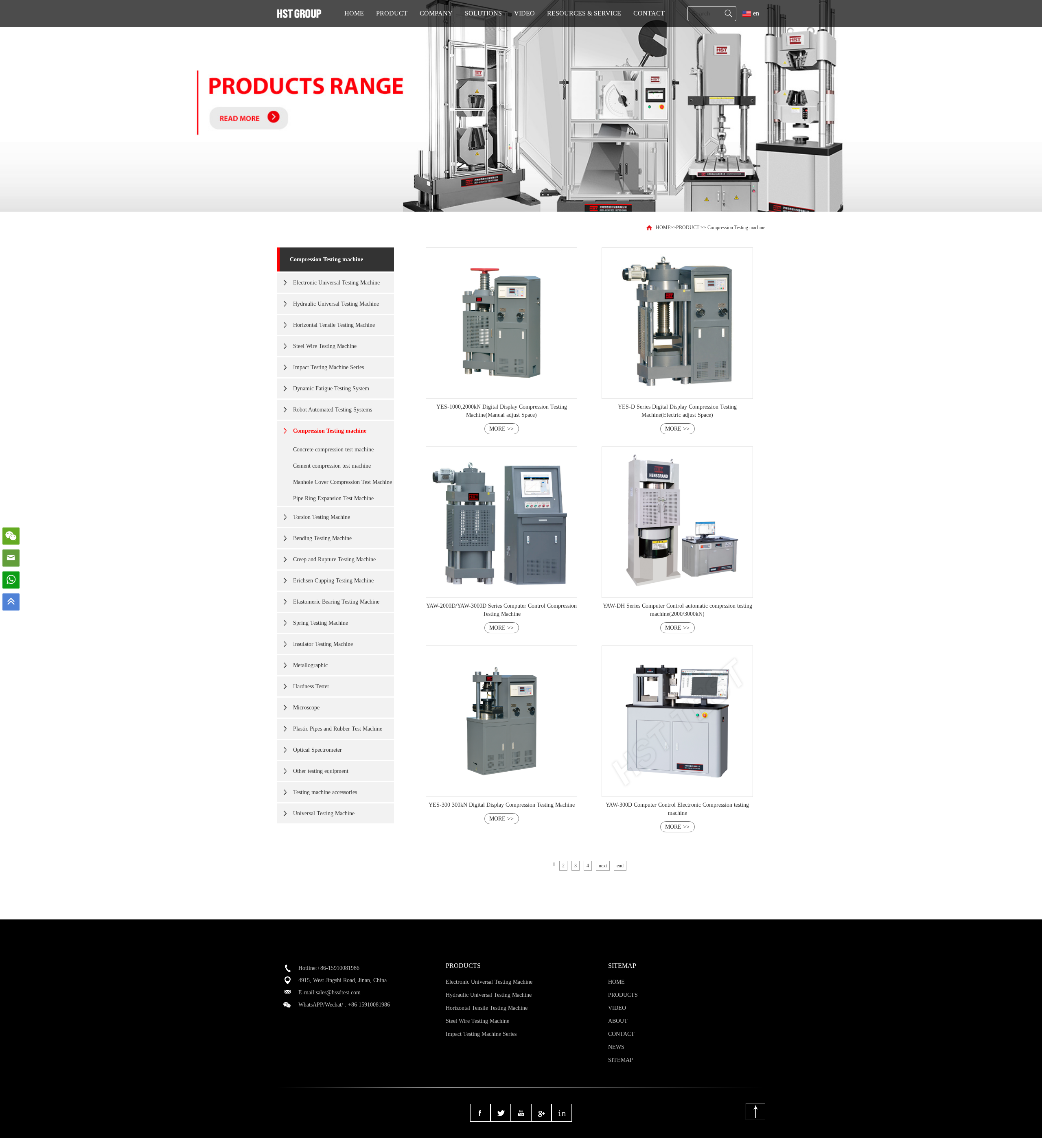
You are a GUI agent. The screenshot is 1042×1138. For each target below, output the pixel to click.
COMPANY (436, 13)
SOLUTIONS (483, 13)
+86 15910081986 (369, 1005)
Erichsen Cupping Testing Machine (333, 581)
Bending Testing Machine (322, 538)
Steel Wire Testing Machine (325, 346)
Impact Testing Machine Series (328, 367)
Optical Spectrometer (317, 750)
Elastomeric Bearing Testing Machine (336, 602)
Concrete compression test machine (333, 449)
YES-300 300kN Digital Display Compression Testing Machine (502, 805)
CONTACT (649, 13)
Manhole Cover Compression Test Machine (342, 482)
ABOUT (618, 1021)
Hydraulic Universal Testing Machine (336, 304)
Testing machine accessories (325, 792)
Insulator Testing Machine (323, 644)
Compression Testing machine (736, 227)
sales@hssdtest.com (338, 992)
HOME (354, 13)
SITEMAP (620, 1060)
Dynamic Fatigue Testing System (331, 388)
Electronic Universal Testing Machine (336, 283)
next (603, 866)
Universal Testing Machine (324, 813)
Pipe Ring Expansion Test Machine (333, 498)
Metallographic (310, 665)
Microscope (306, 708)
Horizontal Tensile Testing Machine (334, 325)
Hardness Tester (311, 686)
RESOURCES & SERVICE (584, 13)
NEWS (616, 1047)
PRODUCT (391, 13)
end (620, 866)
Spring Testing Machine (320, 623)
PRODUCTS (623, 995)
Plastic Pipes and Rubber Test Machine (337, 729)
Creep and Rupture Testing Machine (334, 559)
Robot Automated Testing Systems (332, 410)
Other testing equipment (320, 771)
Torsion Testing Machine (321, 517)
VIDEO (524, 13)
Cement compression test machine (332, 466)
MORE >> (501, 429)
